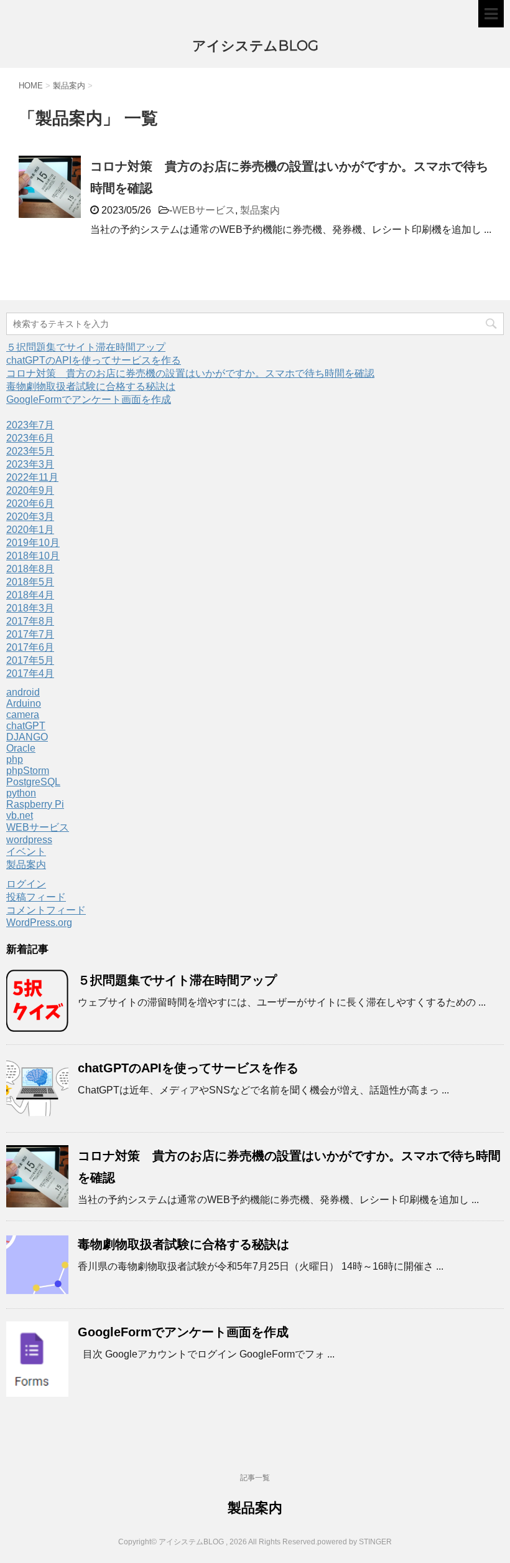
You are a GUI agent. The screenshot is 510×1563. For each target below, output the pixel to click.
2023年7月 (30, 425)
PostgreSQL (33, 782)
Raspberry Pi (35, 804)
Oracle (20, 748)
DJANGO (27, 737)
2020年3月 (30, 516)
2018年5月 (30, 582)
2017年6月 (30, 647)
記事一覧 (255, 1477)
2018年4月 (30, 595)
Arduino (23, 703)
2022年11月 (32, 477)
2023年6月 (30, 438)
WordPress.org (39, 922)
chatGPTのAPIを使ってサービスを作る (93, 360)
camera (22, 714)
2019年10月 (33, 542)
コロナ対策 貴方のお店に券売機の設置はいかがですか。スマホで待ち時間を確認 (190, 373)
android (23, 692)
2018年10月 (33, 555)
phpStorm (27, 770)
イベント (26, 851)
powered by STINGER (354, 1541)
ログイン (26, 884)
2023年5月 (30, 451)
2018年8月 (30, 569)
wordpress (29, 839)
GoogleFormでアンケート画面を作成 (88, 399)
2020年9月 (30, 490)
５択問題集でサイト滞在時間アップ (85, 347)
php (14, 759)
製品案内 (260, 210)
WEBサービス (203, 210)
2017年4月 (30, 673)
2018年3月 (30, 608)
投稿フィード (36, 897)
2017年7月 (30, 634)
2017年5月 (30, 660)
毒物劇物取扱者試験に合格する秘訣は (90, 386)
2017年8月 (30, 621)
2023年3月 (30, 464)
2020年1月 (30, 529)
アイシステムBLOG (255, 45)
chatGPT (25, 725)
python (21, 793)
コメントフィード (46, 910)
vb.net (19, 815)
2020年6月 (30, 503)
